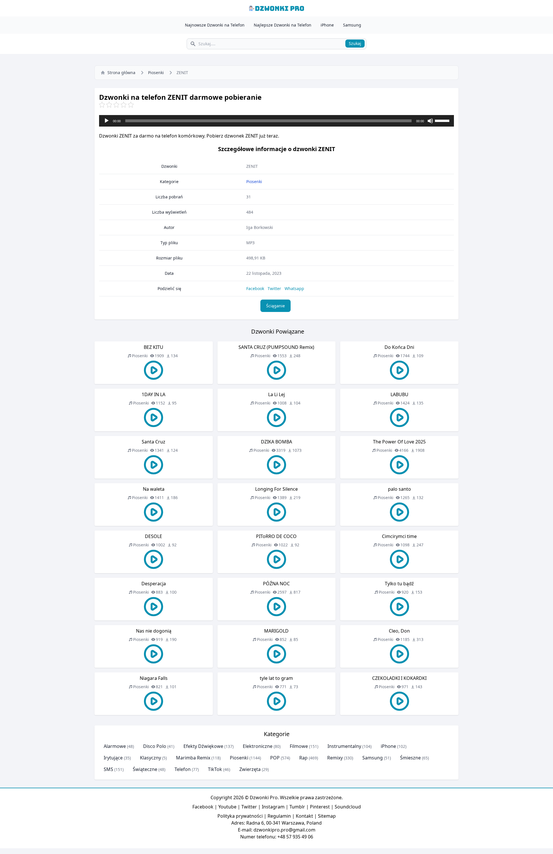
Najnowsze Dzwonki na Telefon (215, 25)
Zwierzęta (250, 769)
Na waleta (153, 489)
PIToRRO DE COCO (276, 536)
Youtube (227, 807)
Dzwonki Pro (264, 797)
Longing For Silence (276, 489)
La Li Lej (276, 394)
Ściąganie (275, 306)
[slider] (443, 120)
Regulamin (279, 816)
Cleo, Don (399, 631)
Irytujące (113, 758)
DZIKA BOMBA (276, 442)
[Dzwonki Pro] (276, 8)
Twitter (274, 288)
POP (275, 758)
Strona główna (121, 72)
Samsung (352, 25)
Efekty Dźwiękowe (203, 746)
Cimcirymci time (399, 536)
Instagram (273, 807)
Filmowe (299, 746)
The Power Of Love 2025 (399, 442)
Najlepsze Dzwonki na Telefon (282, 25)
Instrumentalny (344, 746)
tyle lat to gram (276, 678)
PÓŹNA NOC (276, 583)
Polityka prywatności (240, 816)
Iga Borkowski (259, 227)
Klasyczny (150, 758)
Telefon (183, 769)
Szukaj (355, 43)
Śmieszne (410, 758)
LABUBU (399, 394)
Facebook (255, 288)
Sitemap (327, 816)
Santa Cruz (153, 442)
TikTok (215, 769)
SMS (108, 769)
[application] (276, 121)
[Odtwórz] (106, 121)
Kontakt (304, 816)
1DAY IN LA (153, 394)
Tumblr (297, 807)
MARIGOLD (276, 631)
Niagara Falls (154, 678)
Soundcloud (348, 807)
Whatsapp (294, 288)
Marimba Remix (193, 758)
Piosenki (156, 72)
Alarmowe (115, 746)
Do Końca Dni (399, 347)
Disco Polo (154, 746)
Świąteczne (145, 769)
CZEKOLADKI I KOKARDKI (399, 678)
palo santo (399, 489)
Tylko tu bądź (399, 583)
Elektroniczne (257, 746)
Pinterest (320, 807)
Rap (303, 758)
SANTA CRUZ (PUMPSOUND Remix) (276, 347)
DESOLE (153, 536)
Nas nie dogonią (153, 631)
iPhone (327, 25)
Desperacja (153, 583)
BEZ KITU (153, 347)
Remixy (335, 758)
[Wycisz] (430, 121)
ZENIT (252, 166)
